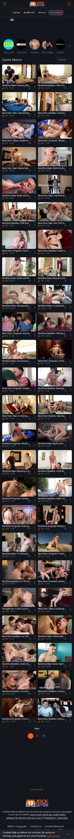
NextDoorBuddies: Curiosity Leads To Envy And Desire (15, 691)
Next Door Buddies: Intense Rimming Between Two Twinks (52, 719)
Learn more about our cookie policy (48, 814)
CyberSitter (62, 817)
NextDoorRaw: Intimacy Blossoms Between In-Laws (16, 85)
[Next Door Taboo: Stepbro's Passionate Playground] (19, 132)
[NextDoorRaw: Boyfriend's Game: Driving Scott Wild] (55, 435)
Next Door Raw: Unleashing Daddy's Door (16, 113)
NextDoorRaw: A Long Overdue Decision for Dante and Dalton (52, 306)
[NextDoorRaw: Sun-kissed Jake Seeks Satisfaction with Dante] (19, 353)
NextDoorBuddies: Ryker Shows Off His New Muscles (52, 498)
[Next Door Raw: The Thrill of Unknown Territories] (55, 215)
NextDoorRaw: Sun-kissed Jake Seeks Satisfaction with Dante (16, 361)
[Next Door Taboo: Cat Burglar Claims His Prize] (55, 601)
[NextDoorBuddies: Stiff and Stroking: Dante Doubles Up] (19, 215)
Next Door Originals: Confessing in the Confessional (52, 361)
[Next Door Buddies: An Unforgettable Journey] (19, 628)
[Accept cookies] (68, 834)
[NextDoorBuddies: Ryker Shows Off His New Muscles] (55, 490)
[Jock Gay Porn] (37, 4)
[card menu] (35, 87)
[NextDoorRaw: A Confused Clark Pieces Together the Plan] (19, 545)
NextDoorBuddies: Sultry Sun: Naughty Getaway (15, 664)
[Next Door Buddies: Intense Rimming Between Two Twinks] (55, 711)
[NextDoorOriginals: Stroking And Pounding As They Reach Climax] (19, 490)
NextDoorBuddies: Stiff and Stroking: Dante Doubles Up (16, 223)
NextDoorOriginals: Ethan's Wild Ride (15, 443)
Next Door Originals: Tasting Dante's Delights (15, 251)
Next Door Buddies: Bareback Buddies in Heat (52, 416)
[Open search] (69, 4)
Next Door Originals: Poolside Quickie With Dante (52, 554)
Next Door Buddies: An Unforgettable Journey (16, 636)
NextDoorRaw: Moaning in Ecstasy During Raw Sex (16, 471)
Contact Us (36, 826)
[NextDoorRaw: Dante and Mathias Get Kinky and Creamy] (19, 270)
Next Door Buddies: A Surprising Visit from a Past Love (52, 691)
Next (37, 728)
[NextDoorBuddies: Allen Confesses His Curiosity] (55, 77)
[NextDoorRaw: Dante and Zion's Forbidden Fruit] (19, 187)
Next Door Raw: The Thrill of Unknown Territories (51, 223)
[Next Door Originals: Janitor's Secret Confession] (55, 573)
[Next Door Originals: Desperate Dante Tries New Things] (55, 132)
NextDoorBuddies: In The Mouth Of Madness (16, 581)
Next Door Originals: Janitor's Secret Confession (52, 581)
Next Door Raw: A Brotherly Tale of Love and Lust (52, 195)
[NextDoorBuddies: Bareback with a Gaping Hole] (55, 380)
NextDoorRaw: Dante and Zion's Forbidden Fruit (16, 195)
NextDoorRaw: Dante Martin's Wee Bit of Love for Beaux (52, 664)
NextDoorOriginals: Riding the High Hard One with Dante (52, 526)
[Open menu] (4, 4)
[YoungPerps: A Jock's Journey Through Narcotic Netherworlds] (19, 601)
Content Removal (54, 826)
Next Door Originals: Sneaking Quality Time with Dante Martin (16, 388)
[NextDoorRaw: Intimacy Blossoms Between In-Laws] (19, 77)
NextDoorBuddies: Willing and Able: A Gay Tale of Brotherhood (52, 333)
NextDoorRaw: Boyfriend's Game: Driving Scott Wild (52, 443)
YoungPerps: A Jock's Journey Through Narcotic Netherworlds (16, 609)
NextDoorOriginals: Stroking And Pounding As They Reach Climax (16, 498)
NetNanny (51, 817)
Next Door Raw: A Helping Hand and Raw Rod (16, 416)
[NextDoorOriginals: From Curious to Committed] (19, 711)
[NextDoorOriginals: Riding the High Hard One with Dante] (55, 518)
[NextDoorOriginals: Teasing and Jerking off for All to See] (19, 518)
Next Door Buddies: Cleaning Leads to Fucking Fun (52, 113)
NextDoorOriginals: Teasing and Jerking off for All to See (16, 526)
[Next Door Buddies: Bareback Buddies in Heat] (55, 408)
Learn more (53, 835)
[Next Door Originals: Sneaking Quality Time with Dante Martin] (19, 380)
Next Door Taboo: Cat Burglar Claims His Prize (52, 609)
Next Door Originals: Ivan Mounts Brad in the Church (16, 333)
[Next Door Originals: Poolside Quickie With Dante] (55, 545)
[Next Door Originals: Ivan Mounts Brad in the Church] (19, 325)
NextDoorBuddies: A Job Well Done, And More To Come (52, 471)
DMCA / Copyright (17, 826)
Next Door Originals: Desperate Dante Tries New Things (52, 140)
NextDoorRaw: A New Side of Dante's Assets (52, 636)
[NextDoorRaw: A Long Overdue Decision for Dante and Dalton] (55, 298)
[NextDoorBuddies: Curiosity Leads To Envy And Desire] (19, 683)
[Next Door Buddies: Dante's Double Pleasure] (55, 242)
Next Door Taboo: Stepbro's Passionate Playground (16, 140)
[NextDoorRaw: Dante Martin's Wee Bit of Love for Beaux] (55, 656)
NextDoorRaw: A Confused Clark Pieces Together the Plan (16, 554)
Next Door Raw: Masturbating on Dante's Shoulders (16, 168)
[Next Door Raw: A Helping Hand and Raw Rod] (19, 408)
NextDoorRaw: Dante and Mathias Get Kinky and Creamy (16, 278)
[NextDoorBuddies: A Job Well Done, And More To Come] (55, 463)
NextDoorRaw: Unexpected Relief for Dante (16, 306)
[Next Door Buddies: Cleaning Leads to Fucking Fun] (55, 105)
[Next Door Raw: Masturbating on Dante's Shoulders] (19, 160)
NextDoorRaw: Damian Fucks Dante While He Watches (52, 278)
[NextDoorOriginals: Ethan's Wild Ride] (19, 435)
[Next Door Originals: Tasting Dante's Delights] (19, 242)
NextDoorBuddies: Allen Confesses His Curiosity (52, 85)
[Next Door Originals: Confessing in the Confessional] (55, 353)
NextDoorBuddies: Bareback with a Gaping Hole (51, 388)
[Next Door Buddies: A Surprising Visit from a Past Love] (55, 683)
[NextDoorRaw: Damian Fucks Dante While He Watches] (55, 270)
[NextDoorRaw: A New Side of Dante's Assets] (55, 628)
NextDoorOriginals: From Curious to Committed (16, 719)
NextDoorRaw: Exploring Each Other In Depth (51, 168)
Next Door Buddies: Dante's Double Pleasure (51, 251)
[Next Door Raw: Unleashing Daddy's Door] (19, 105)
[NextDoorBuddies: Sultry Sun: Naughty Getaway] (19, 656)
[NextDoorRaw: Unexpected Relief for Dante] (19, 298)
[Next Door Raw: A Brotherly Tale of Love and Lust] (55, 187)
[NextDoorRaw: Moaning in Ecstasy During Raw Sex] (19, 463)
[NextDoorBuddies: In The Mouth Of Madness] (19, 573)
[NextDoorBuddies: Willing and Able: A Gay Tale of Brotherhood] (55, 325)
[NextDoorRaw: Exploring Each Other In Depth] (55, 160)
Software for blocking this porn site (23, 817)
